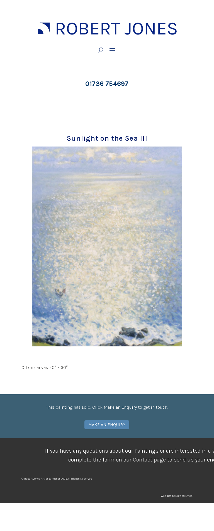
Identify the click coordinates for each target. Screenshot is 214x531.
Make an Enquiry (106, 424)
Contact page (149, 459)
